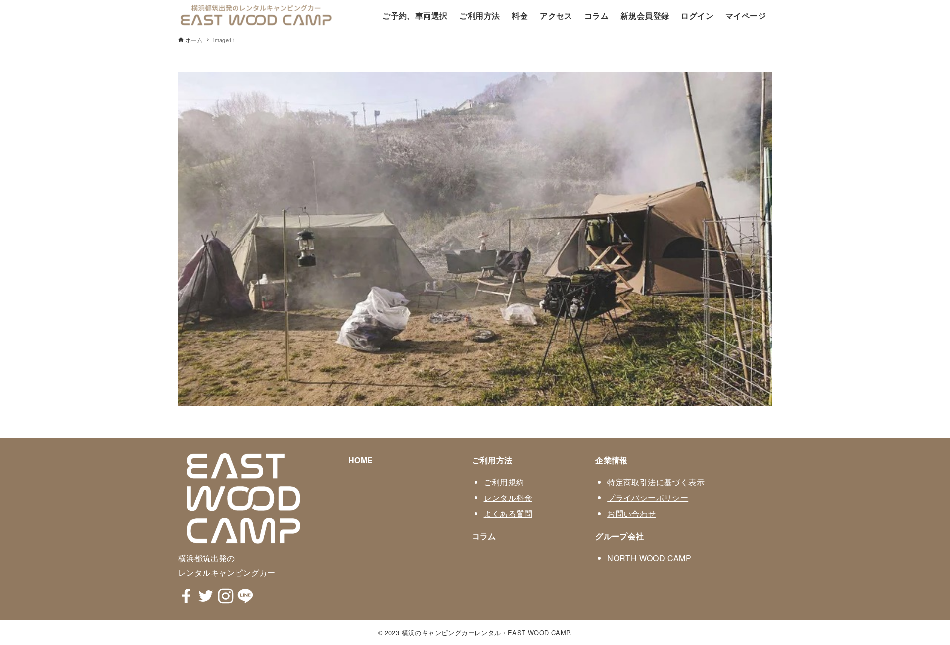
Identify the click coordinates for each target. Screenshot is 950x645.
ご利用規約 (504, 482)
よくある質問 (508, 513)
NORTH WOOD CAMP (649, 558)
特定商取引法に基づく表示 (656, 482)
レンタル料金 (508, 497)
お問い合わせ (631, 513)
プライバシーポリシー (647, 497)
